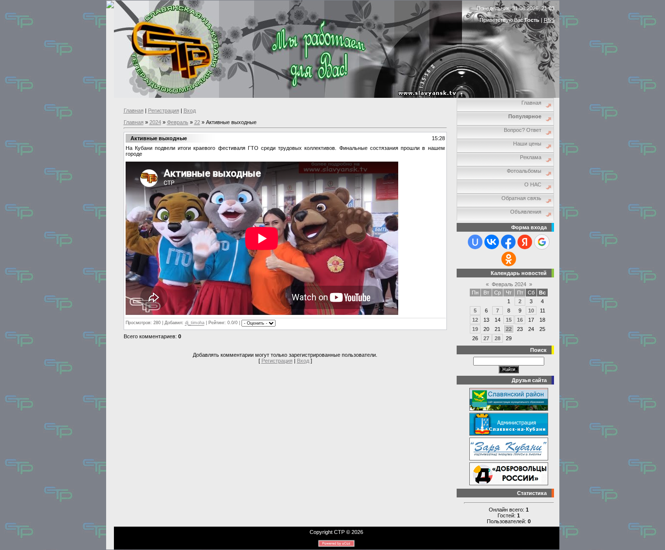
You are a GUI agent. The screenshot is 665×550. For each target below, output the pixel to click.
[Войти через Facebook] (508, 242)
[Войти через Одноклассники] (508, 259)
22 (197, 122)
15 (509, 320)
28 (497, 338)
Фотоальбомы (524, 171)
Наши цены (527, 144)
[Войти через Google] (542, 242)
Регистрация (163, 110)
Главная (134, 110)
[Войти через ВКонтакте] (491, 242)
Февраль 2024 (509, 284)
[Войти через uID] (475, 242)
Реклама (530, 157)
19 (475, 329)
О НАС (532, 184)
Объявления (525, 212)
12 (475, 320)
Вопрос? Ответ (522, 130)
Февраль (177, 122)
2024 (155, 122)
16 (520, 320)
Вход (190, 110)
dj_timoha (194, 323)
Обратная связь (521, 198)
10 (531, 310)
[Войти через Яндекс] (524, 242)
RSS (549, 20)
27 (486, 338)
